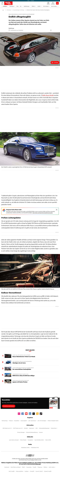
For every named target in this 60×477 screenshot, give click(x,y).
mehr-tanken (52, 467)
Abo (57, 3)
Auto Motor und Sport (16, 467)
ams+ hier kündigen (42, 420)
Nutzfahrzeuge (26, 6)
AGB (37, 428)
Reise (18, 6)
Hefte (28, 0)
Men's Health (11, 471)
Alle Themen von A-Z (17, 428)
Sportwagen (12, 6)
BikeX (23, 467)
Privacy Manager (21, 432)
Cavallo (34, 467)
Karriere (41, 432)
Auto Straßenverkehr (39, 440)
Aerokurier (6, 467)
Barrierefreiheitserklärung (32, 432)
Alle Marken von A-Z (7, 428)
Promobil (32, 471)
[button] (30, 49)
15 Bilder (56, 62)
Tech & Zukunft (46, 6)
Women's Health (47, 471)
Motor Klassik (23, 440)
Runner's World (39, 471)
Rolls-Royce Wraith (48, 95)
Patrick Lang (11, 28)
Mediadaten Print (35, 447)
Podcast (11, 420)
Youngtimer (30, 440)
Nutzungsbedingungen (44, 428)
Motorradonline (19, 471)
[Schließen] (56, 209)
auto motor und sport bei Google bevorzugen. (43, 212)
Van (20, 6)
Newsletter (16, 420)
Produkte (32, 0)
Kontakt (26, 428)
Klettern (45, 467)
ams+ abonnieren (32, 420)
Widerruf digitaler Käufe (53, 420)
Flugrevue (40, 467)
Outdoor (26, 471)
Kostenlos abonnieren (8, 406)
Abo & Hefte (48, 440)
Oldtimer (33, 6)
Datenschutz (53, 428)
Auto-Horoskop (54, 6)
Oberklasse (5, 6)
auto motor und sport (14, 440)
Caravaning (28, 467)
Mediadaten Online (25, 447)
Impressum (31, 428)
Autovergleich (24, 420)
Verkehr (39, 6)
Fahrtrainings (5, 420)
